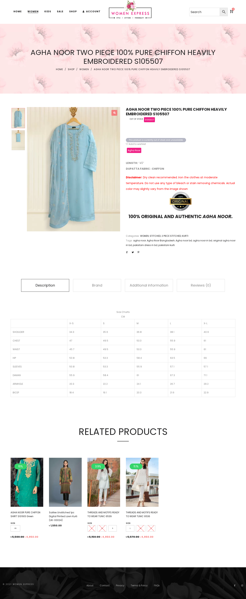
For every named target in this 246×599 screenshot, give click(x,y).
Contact (105, 585)
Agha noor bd (184, 240)
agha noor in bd (202, 240)
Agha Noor (134, 150)
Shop (71, 69)
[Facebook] (234, 585)
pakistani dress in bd (145, 245)
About (89, 585)
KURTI (185, 236)
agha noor (139, 240)
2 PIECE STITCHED (171, 236)
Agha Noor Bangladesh (161, 240)
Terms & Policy (139, 585)
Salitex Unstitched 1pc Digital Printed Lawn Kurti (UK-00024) (63, 516)
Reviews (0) (201, 285)
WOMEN (84, 69)
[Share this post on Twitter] (132, 252)
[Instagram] (242, 585)
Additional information (149, 285)
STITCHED (155, 236)
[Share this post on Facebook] (127, 252)
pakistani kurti (166, 245)
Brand (97, 285)
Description (45, 285)
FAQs (157, 585)
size (13, 523)
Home (59, 69)
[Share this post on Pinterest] (138, 252)
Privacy (120, 585)
